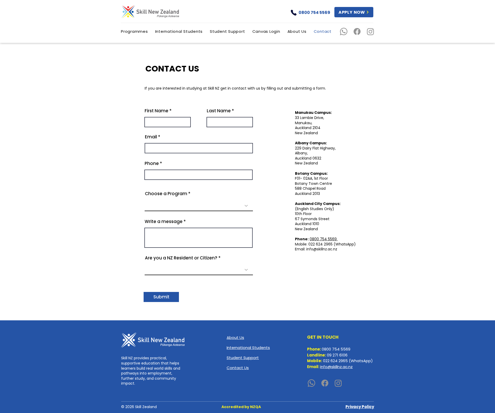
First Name (156, 111)
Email (151, 137)
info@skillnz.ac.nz (321, 249)
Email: (300, 249)
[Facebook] (357, 31)
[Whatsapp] (343, 31)
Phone (152, 163)
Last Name (219, 111)
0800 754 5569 (324, 239)
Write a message (164, 221)
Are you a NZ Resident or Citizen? (181, 258)
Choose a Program (166, 194)
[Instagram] (370, 31)
